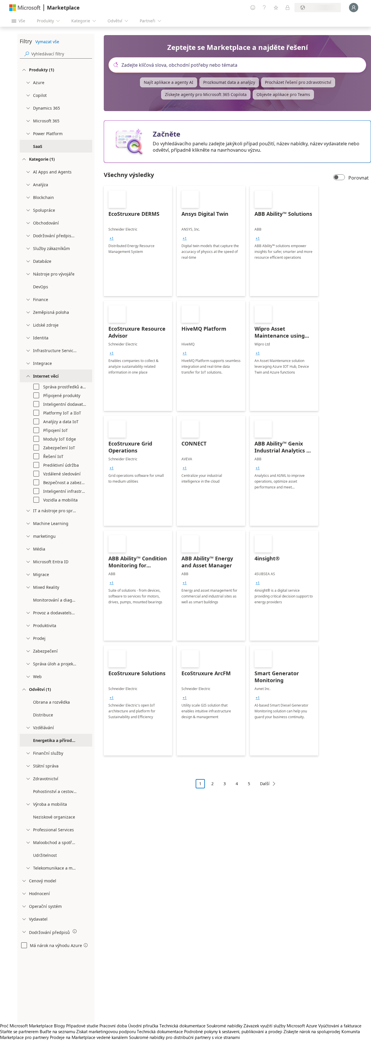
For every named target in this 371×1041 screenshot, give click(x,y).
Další (265, 783)
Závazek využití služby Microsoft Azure (280, 1026)
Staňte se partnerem (19, 1031)
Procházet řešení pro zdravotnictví (298, 82)
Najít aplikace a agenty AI (168, 82)
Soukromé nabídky (224, 1026)
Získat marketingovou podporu (106, 1031)
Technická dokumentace (182, 1026)
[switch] (339, 178)
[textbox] (239, 64)
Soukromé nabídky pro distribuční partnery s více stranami (184, 1037)
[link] (138, 241)
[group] (111, 238)
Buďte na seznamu (57, 1031)
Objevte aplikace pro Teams (283, 94)
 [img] (75, 931)
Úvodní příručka (143, 1026)
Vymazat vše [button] (47, 41)
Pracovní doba (113, 1026)
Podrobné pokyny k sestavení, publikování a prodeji (233, 1031)
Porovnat (358, 178)
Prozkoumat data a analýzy (229, 82)
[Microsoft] (25, 7)
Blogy (59, 1026)
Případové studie (82, 1026)
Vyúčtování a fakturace (339, 1026)
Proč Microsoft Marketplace (26, 1026)
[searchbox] (61, 54)
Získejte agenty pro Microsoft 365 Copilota (206, 94)
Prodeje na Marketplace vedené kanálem (89, 1037)
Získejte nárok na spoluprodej (311, 1031)
